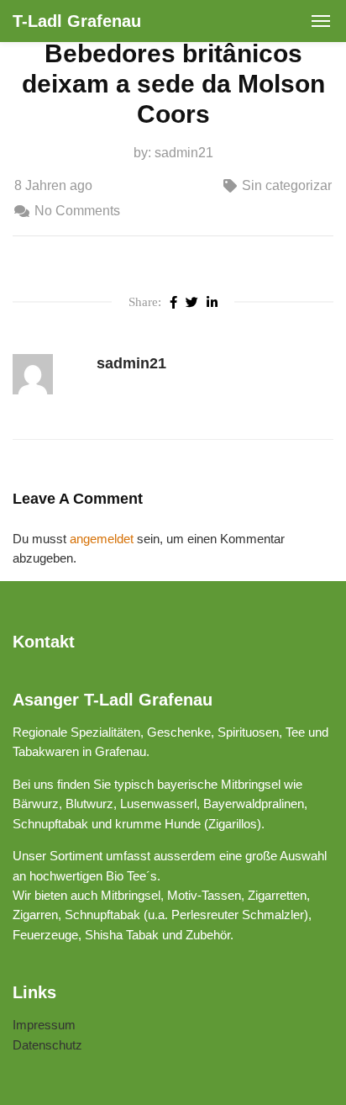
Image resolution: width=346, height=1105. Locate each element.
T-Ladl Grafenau (77, 21)
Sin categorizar (287, 185)
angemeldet (102, 538)
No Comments (77, 211)
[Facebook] (173, 301)
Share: (144, 302)
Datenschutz (47, 1045)
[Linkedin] (212, 301)
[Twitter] (192, 301)
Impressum (44, 1025)
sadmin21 (184, 152)
